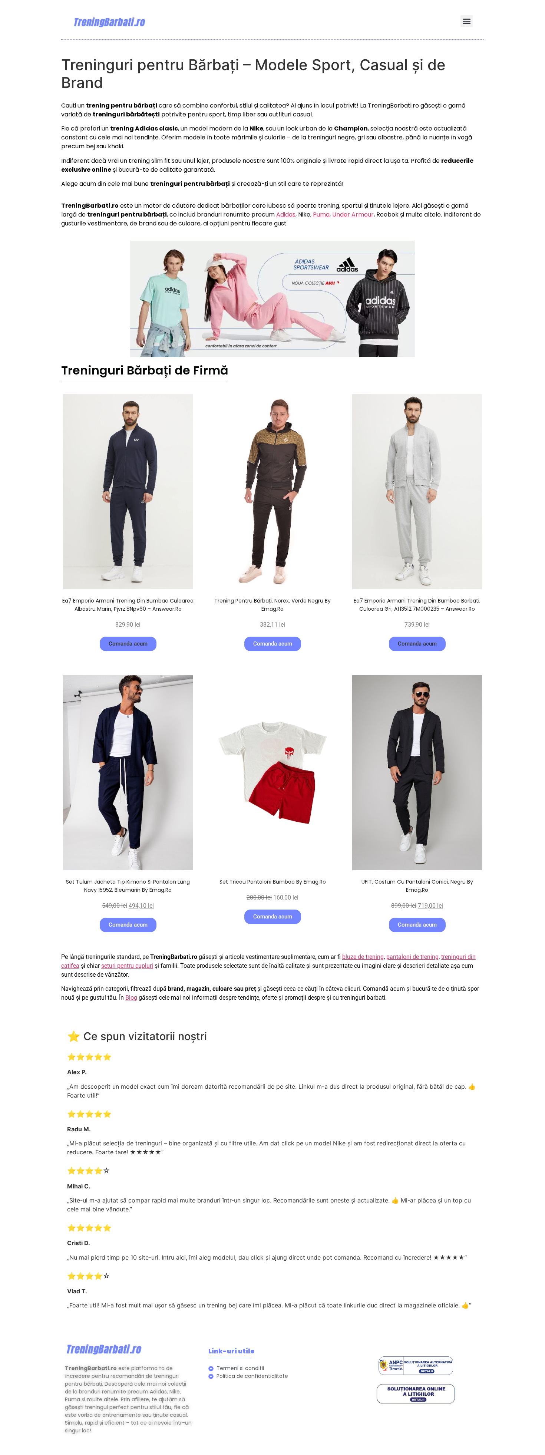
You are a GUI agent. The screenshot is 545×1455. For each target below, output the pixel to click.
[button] (466, 21)
